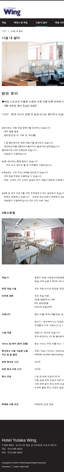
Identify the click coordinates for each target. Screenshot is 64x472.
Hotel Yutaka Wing (19, 440)
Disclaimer (6, 467)
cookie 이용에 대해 (21, 467)
